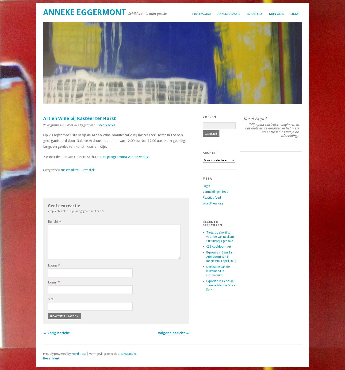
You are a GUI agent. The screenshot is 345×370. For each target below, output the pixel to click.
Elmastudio (128, 353)
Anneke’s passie (229, 13)
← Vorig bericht (56, 333)
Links (295, 13)
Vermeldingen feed (215, 191)
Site (50, 299)
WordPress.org (213, 203)
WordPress (78, 353)
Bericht (54, 221)
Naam (54, 265)
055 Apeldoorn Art (218, 246)
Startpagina (201, 13)
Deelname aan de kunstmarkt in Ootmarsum (218, 271)
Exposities (255, 13)
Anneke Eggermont (84, 12)
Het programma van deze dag (124, 157)
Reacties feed (212, 197)
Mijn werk (276, 13)
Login (206, 186)
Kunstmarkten (70, 170)
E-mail (54, 282)
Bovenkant (51, 358)
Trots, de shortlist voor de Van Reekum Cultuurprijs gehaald (220, 237)
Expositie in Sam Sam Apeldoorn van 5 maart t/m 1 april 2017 (221, 257)
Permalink (88, 170)
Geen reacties (106, 125)
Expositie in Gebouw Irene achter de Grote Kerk (220, 285)
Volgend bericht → (173, 333)
